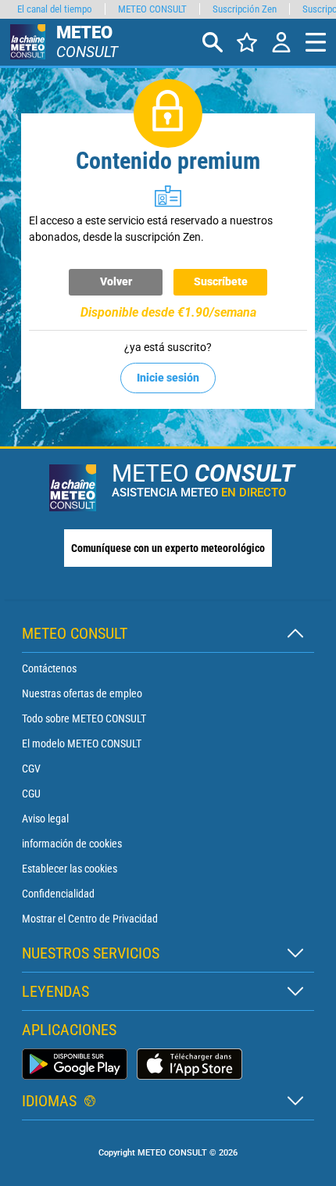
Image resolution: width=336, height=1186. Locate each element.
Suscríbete (221, 281)
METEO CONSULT (152, 9)
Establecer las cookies (69, 868)
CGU (31, 793)
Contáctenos (49, 668)
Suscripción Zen (245, 9)
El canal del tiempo (54, 9)
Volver (116, 281)
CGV (31, 768)
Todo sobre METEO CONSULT (84, 718)
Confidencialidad (58, 893)
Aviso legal (45, 818)
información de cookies (72, 843)
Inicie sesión (168, 377)
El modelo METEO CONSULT (81, 743)
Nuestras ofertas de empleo (82, 693)
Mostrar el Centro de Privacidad (90, 918)
